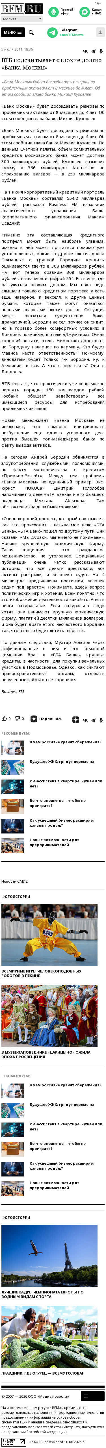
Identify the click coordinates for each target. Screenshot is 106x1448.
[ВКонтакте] (85, 51)
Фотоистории (15, 896)
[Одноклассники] (101, 51)
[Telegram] (93, 51)
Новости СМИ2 (14, 881)
